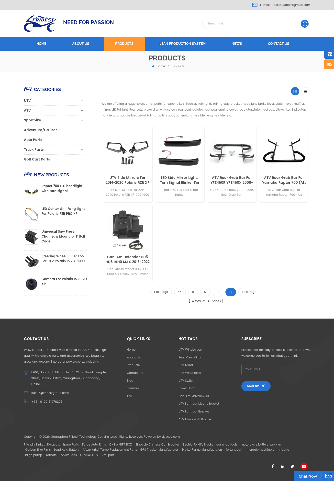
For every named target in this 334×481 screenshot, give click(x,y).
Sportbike (32, 120)
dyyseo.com (171, 437)
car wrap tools (226, 444)
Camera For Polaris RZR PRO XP (64, 282)
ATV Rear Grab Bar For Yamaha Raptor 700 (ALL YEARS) (284, 180)
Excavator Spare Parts (63, 444)
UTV (27, 100)
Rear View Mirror (190, 357)
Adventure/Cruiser (40, 130)
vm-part (108, 455)
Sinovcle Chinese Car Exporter (157, 444)
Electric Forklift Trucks (197, 444)
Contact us (278, 44)
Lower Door (186, 388)
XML (130, 396)
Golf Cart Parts (37, 159)
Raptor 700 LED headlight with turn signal (62, 189)
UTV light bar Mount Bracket (198, 403)
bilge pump (33, 455)
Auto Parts (33, 140)
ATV (27, 110)
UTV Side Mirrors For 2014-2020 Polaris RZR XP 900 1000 (128, 180)
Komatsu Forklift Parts (61, 455)
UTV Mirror (185, 365)
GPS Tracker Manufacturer (159, 449)
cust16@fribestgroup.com (291, 5)
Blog (130, 380)
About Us (133, 357)
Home (41, 44)
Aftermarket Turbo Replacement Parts (110, 449)
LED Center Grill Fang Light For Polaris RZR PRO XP (63, 212)
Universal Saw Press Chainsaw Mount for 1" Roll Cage (63, 236)
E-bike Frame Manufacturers (202, 449)
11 (193, 292)
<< (180, 292)
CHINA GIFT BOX (120, 444)
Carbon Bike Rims (38, 449)
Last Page (249, 292)
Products (124, 44)
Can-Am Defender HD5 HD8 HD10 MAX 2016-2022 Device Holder (128, 259)
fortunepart (234, 449)
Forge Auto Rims (94, 444)
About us (80, 44)
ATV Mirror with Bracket (195, 419)
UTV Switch (186, 380)
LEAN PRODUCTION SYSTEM (182, 44)
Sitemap (133, 388)
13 (218, 292)
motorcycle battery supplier (261, 444)
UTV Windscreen (190, 349)
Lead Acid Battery (66, 449)
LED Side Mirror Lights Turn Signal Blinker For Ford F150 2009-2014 (180, 180)
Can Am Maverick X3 (193, 396)
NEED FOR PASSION (88, 22)
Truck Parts (34, 149)
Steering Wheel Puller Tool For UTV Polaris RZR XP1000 (63, 259)
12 (205, 292)
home (160, 66)
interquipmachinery (260, 449)
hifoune (283, 449)
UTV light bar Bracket (193, 411)
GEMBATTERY (89, 455)
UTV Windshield (189, 373)
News (237, 44)
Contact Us (135, 373)
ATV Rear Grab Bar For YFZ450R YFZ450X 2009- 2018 (232, 180)
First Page (161, 292)
